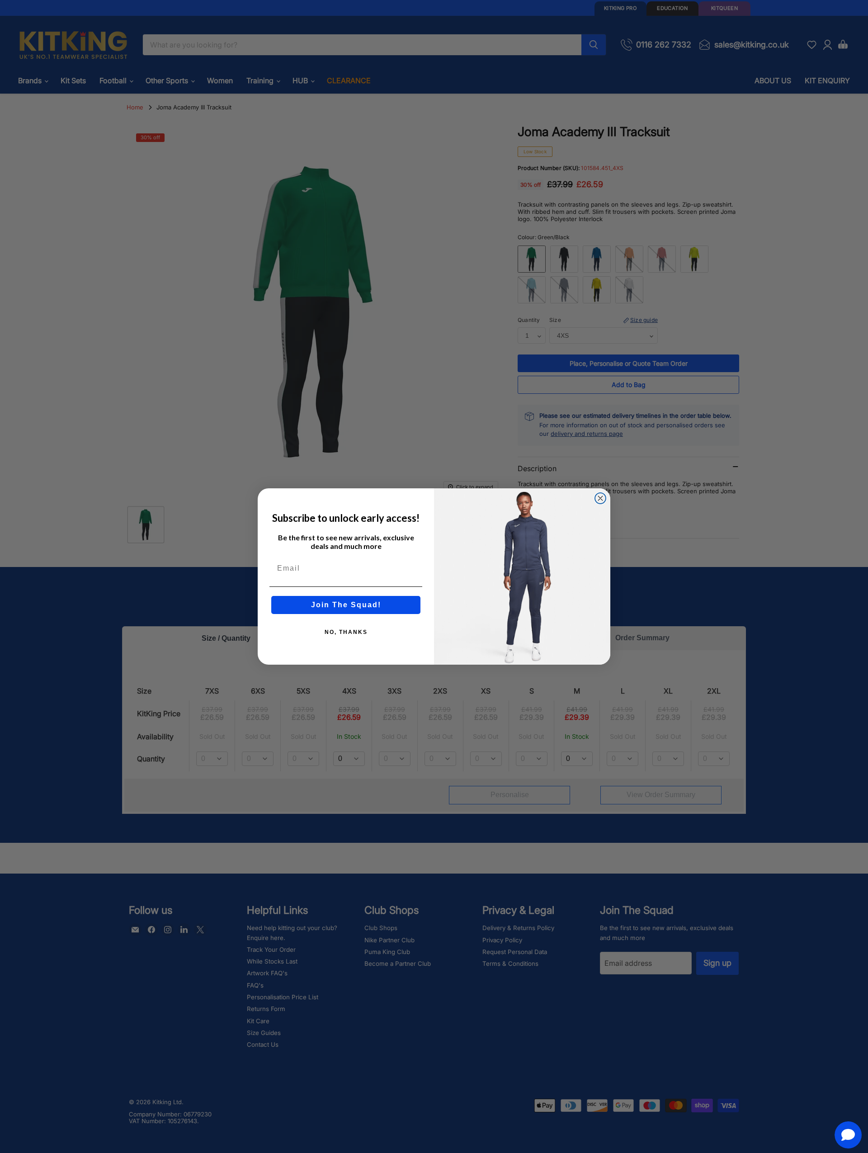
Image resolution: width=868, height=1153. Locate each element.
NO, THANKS (346, 632)
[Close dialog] (600, 498)
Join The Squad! (346, 605)
